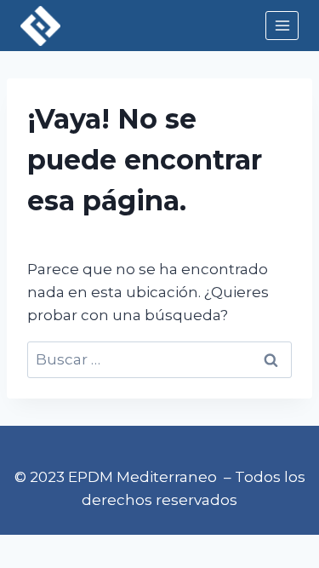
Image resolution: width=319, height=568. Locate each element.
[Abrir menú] (282, 25)
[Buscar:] (159, 359)
